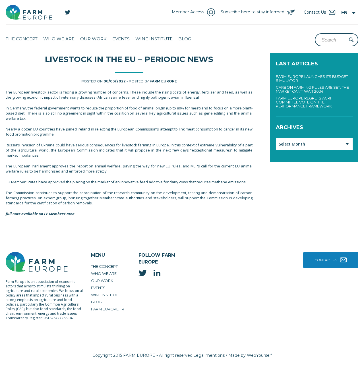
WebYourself (259, 355)
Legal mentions (209, 355)
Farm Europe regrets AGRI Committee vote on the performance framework (304, 102)
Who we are (59, 39)
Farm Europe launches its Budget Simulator (312, 78)
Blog (184, 39)
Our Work (93, 39)
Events (121, 39)
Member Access (188, 11)
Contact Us (326, 260)
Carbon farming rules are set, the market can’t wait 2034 (312, 89)
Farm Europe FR (107, 309)
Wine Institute (154, 39)
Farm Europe (163, 81)
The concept (22, 39)
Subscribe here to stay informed (252, 11)
